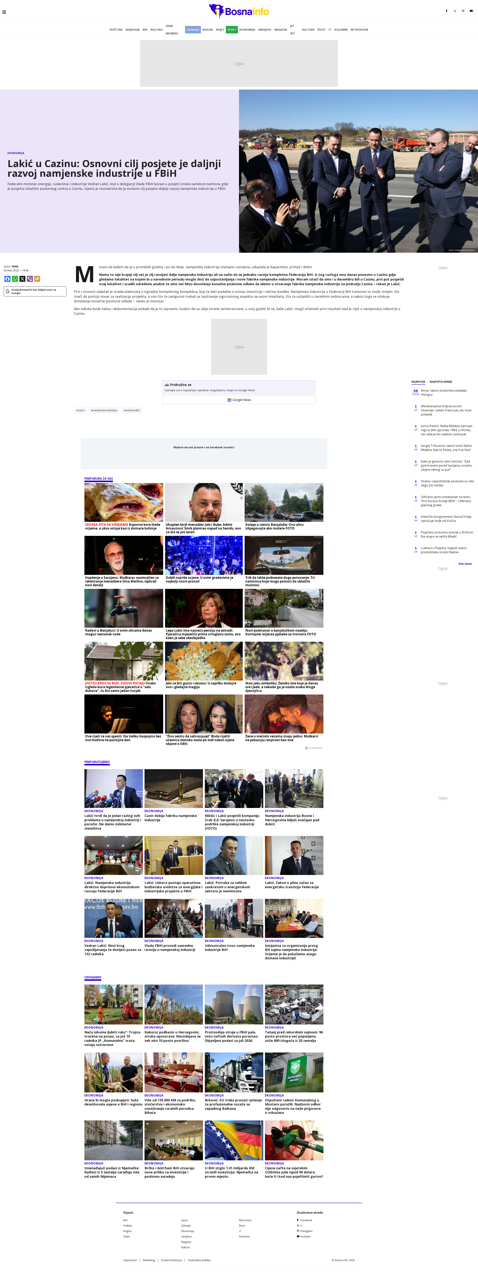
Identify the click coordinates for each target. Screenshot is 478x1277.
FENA (15, 266)
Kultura (308, 29)
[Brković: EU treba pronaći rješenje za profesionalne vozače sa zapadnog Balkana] (234, 1072)
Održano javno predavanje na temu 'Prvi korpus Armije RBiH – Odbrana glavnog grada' (446, 501)
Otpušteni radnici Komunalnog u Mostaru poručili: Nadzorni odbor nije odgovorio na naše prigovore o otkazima (293, 1106)
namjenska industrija (105, 410)
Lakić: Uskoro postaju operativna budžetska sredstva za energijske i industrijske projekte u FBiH (173, 887)
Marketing (149, 1260)
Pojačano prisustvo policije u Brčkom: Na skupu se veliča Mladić (447, 534)
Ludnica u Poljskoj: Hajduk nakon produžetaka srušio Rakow (444, 550)
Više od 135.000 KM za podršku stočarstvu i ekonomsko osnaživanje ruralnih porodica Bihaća (170, 1106)
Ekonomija (247, 29)
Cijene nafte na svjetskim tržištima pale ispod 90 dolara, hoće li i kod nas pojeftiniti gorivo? (294, 1172)
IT (330, 29)
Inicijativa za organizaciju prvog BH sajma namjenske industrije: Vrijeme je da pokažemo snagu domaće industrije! (291, 951)
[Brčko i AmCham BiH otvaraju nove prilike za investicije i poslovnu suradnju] (174, 1140)
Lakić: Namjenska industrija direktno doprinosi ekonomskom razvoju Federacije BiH (111, 887)
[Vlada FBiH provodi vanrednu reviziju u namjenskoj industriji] (174, 918)
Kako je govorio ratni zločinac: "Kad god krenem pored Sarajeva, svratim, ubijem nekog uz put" (446, 465)
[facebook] (447, 11)
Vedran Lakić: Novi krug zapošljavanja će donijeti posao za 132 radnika (112, 949)
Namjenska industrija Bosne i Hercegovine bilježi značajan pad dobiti (292, 820)
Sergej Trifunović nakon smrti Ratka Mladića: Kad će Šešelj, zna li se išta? (446, 448)
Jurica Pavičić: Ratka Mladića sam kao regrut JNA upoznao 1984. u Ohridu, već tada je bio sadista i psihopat (446, 430)
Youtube (305, 1236)
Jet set (292, 29)
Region (207, 29)
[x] (455, 11)
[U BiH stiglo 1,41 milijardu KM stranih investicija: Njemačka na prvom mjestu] (234, 1140)
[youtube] (471, 11)
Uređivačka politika (199, 1260)
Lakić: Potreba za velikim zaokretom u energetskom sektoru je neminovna (227, 887)
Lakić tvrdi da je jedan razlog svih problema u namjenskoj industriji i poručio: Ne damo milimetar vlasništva (112, 822)
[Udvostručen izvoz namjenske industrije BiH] (234, 918)
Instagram (306, 1231)
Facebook (306, 1220)
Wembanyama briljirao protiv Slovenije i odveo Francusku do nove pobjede (446, 410)
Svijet (220, 29)
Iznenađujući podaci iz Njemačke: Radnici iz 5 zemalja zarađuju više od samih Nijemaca (111, 1172)
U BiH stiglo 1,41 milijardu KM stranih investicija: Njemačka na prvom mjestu (231, 1172)
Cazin (81, 410)
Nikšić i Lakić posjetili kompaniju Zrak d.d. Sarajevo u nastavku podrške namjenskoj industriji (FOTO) (232, 822)
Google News (241, 400)
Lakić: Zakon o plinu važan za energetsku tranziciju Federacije (292, 885)
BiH (145, 29)
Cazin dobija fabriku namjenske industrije (171, 818)
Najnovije (133, 29)
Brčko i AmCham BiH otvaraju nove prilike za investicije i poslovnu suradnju (169, 1172)
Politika (156, 29)
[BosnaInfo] (239, 11)
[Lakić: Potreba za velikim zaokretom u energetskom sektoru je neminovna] (234, 855)
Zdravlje (193, 29)
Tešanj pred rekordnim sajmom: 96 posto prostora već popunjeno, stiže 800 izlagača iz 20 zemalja (294, 1036)
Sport (231, 29)
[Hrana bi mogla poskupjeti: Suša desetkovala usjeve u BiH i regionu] (113, 1072)
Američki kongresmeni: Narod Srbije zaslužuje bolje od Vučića (446, 519)
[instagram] (463, 11)
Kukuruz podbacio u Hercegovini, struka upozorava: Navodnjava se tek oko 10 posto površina (173, 1036)
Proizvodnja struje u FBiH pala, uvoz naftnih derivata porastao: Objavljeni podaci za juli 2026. (231, 1036)
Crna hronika (172, 29)
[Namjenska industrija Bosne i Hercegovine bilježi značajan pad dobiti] (294, 788)
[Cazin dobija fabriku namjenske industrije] (174, 788)
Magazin (280, 29)
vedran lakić (132, 410)
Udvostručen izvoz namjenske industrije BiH (230, 947)
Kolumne (341, 29)
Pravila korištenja (171, 1260)
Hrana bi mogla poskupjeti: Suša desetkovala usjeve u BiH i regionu (113, 1102)
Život (321, 29)
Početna (116, 29)
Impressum (130, 1260)
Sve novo (465, 564)
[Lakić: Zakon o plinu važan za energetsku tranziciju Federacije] (294, 855)
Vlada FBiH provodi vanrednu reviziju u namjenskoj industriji (170, 947)
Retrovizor (359, 29)
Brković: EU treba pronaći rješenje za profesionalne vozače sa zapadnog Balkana (233, 1104)
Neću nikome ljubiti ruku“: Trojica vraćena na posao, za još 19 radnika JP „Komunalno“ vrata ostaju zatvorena (112, 1038)
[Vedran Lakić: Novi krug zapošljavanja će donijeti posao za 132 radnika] (113, 918)
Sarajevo (264, 29)
